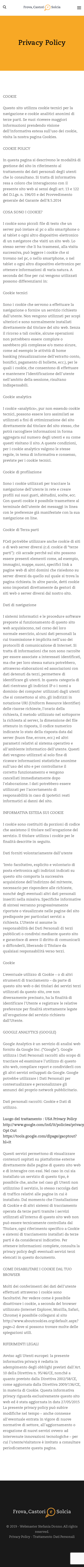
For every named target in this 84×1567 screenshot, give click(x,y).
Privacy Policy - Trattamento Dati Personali (42, 1537)
